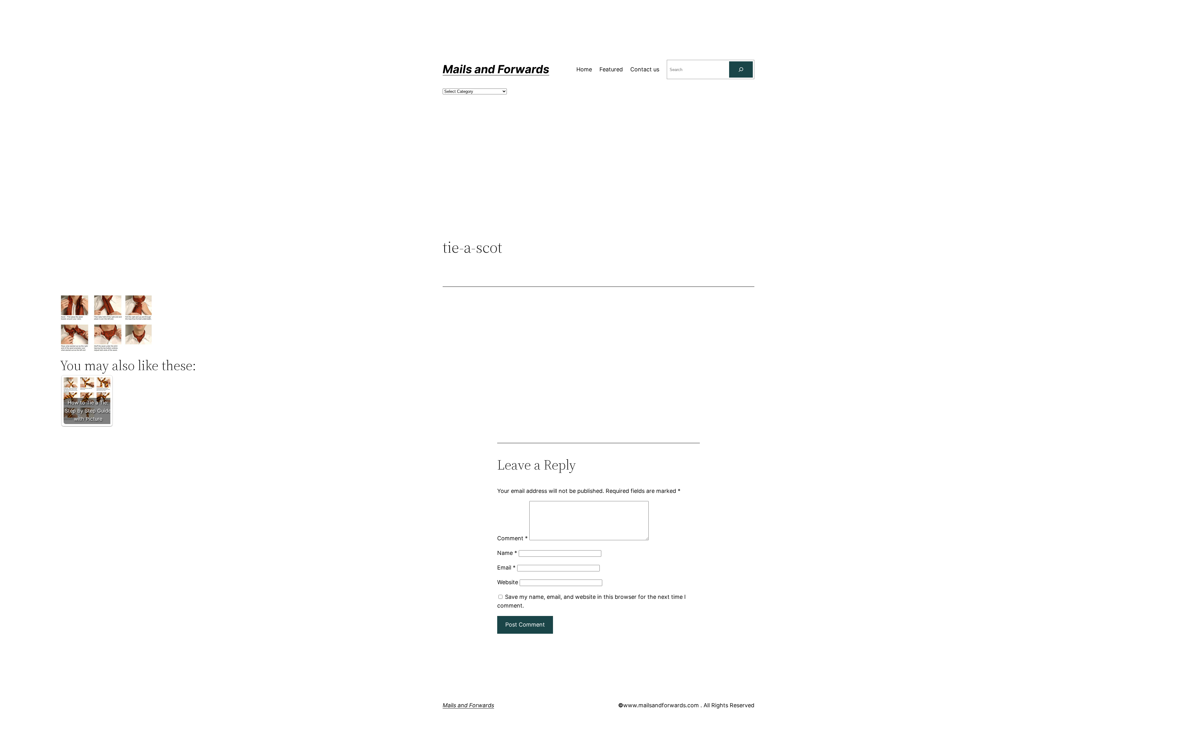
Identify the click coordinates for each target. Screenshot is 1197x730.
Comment (512, 538)
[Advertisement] (598, 186)
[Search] (741, 69)
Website (507, 582)
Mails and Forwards (496, 69)
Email (506, 567)
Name (507, 553)
